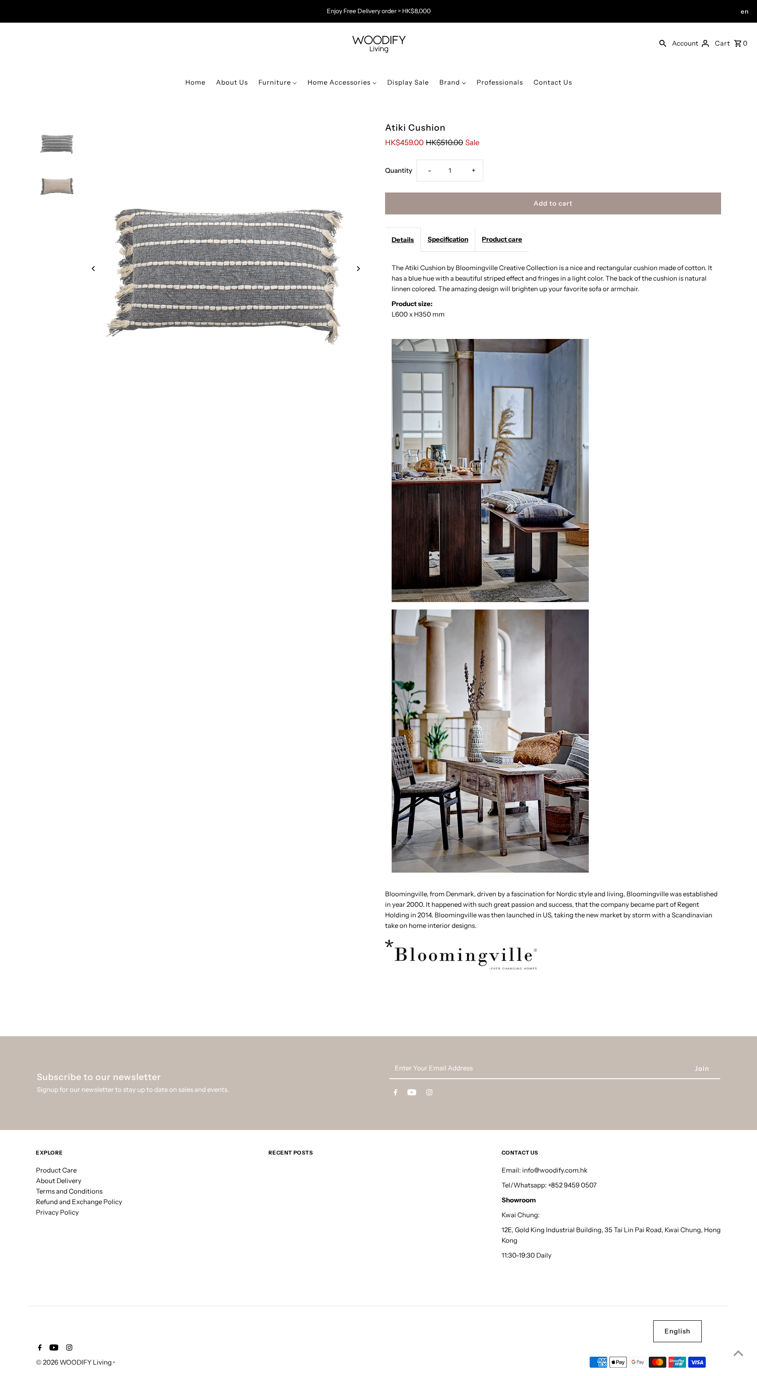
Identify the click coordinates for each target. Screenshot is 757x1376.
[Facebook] (395, 1094)
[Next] (358, 268)
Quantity (398, 170)
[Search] (663, 43)
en (745, 11)
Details (403, 239)
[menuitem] (195, 82)
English (677, 1331)
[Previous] (94, 268)
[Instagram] (429, 1094)
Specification (448, 239)
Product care (502, 239)
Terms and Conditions (69, 1191)
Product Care (56, 1170)
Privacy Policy (57, 1212)
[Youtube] (411, 1094)
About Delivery (58, 1180)
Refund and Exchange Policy (79, 1201)
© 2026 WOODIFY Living (74, 1362)
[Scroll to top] (738, 1353)
